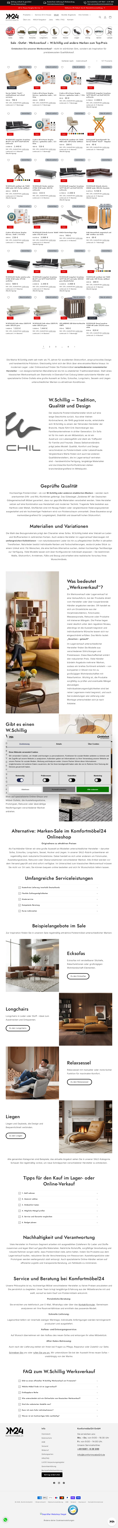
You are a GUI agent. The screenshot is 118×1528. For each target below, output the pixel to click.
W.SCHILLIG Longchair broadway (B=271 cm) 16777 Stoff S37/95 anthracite (18, 142)
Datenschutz (47, 1438)
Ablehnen (25, 789)
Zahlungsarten (47, 1454)
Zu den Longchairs (17, 1028)
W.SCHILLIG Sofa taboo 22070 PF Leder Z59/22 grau (18, 324)
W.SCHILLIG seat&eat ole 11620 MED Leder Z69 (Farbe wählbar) (18, 187)
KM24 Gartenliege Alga (68, 233)
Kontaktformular (87, 1304)
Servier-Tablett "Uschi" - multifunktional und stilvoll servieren (15, 95)
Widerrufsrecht (40, 1502)
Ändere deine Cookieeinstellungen (59, 1520)
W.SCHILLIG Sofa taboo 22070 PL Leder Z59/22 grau (45, 324)
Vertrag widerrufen (52, 1475)
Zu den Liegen (15, 1136)
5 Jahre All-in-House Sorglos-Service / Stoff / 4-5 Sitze (16, 234)
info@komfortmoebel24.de (91, 1455)
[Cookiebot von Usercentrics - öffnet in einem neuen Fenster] (99, 737)
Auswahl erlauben (59, 789)
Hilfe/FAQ (45, 1458)
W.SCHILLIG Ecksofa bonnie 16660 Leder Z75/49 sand (45, 234)
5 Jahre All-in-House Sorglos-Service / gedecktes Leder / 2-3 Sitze (44, 142)
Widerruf (45, 1450)
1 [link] (43, 346)
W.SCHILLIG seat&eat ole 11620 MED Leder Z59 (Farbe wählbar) (71, 141)
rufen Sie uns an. (41, 1352)
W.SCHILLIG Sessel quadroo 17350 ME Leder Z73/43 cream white (97, 325)
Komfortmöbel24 (26, 1502)
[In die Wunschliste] (8, 67)
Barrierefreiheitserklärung (52, 1470)
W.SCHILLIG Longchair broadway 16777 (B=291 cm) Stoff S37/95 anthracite (98, 95)
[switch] (46, 780)
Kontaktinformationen (95, 1502)
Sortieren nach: (68, 61)
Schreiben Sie (16, 1352)
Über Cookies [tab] (93, 744)
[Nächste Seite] (74, 346)
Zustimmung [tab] (24, 744)
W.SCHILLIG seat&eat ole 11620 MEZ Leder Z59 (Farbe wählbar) (98, 278)
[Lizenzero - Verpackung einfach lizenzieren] (72, 1514)
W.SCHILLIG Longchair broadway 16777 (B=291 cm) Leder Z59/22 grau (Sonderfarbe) (71, 279)
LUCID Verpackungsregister (53, 1462)
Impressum (46, 1434)
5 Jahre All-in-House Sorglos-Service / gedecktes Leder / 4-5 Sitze (44, 95)
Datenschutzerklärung (55, 1502)
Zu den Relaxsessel (79, 1082)
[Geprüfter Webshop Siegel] (53, 1514)
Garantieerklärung (49, 1466)
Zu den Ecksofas (78, 976)
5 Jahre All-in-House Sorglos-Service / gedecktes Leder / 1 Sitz (72, 94)
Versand (45, 1446)
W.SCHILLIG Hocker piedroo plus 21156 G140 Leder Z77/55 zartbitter (18, 279)
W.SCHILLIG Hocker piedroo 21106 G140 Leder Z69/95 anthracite (43, 188)
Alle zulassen (92, 789)
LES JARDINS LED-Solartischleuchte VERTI (72, 324)
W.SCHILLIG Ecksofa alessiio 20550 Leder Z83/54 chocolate (97, 187)
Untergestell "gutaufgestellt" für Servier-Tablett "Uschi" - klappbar (98, 141)
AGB (43, 1442)
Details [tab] (59, 744)
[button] (28, 14)
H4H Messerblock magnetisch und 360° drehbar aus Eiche (98, 234)
